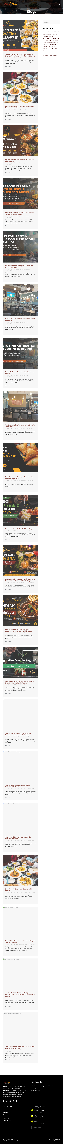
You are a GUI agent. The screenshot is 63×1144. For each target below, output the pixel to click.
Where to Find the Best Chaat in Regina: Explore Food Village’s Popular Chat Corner (51, 34)
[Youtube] (10, 1101)
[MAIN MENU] (59, 4)
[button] (37, 1127)
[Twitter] (7, 1101)
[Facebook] (3, 1101)
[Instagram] (13, 1101)
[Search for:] (51, 22)
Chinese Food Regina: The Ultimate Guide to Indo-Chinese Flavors (51, 49)
